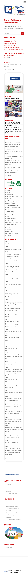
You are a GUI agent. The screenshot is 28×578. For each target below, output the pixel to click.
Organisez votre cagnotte (12, 506)
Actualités (8, 484)
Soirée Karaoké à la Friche (10, 43)
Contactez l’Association (11, 493)
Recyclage (8, 517)
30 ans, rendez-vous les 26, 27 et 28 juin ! (14, 49)
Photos (7, 489)
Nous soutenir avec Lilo (11, 512)
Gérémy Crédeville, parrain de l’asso (12, 47)
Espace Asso (9, 549)
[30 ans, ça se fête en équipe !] (13, 108)
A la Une (6, 57)
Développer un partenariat (12, 515)
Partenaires (9, 510)
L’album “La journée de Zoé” (13, 508)
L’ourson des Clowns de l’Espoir (13, 519)
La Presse (8, 491)
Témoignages (9, 486)
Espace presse (9, 547)
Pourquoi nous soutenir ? (12, 501)
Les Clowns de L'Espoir (9, 55)
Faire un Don (9, 504)
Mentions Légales (12, 570)
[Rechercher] (22, 33)
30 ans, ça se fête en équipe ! (11, 45)
